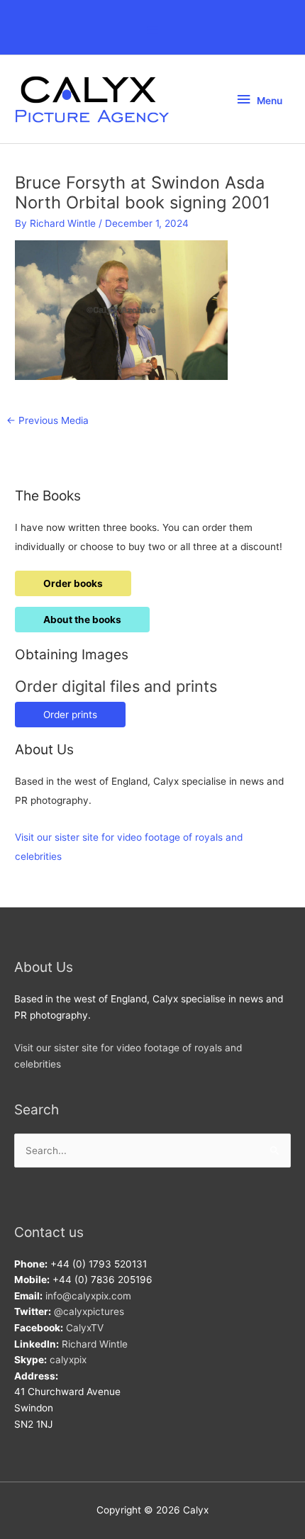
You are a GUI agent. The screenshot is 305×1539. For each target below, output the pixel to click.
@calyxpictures (89, 1311)
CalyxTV (85, 1327)
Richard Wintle (95, 1344)
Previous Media (47, 420)
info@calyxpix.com (88, 1296)
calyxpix (68, 1359)
